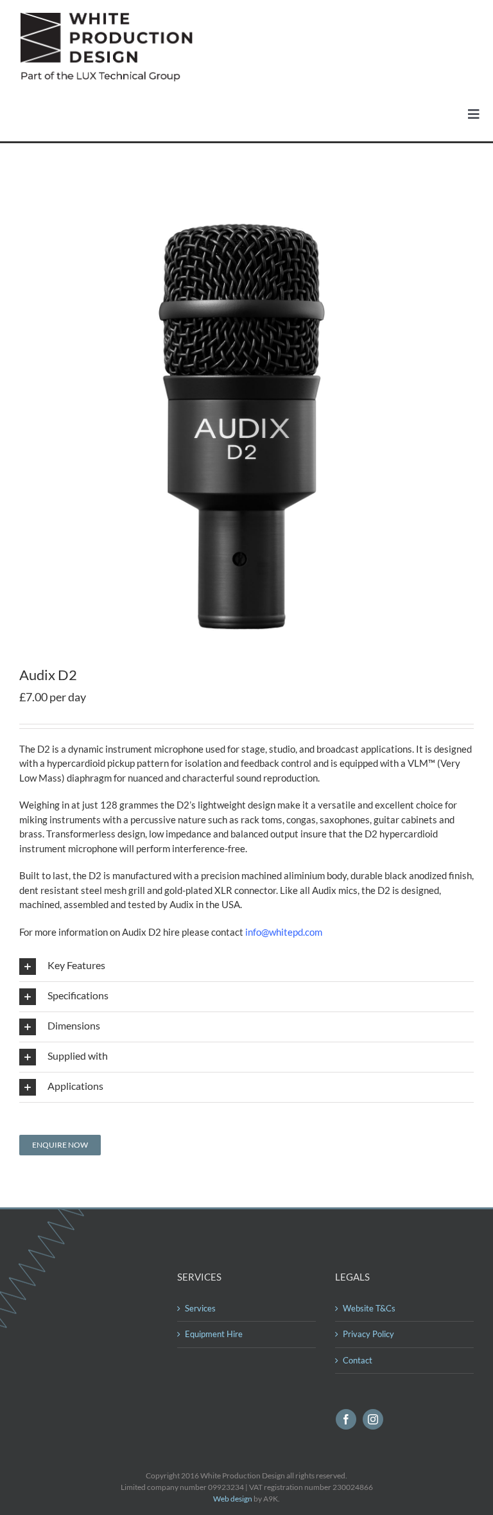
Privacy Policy (368, 1334)
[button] (246, 966)
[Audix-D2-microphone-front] (246, 203)
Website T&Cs (369, 1308)
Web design (232, 1498)
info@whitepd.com (283, 932)
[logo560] (110, 17)
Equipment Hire (214, 1334)
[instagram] (373, 1419)
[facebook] (346, 1419)
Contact (357, 1360)
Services (200, 1308)
